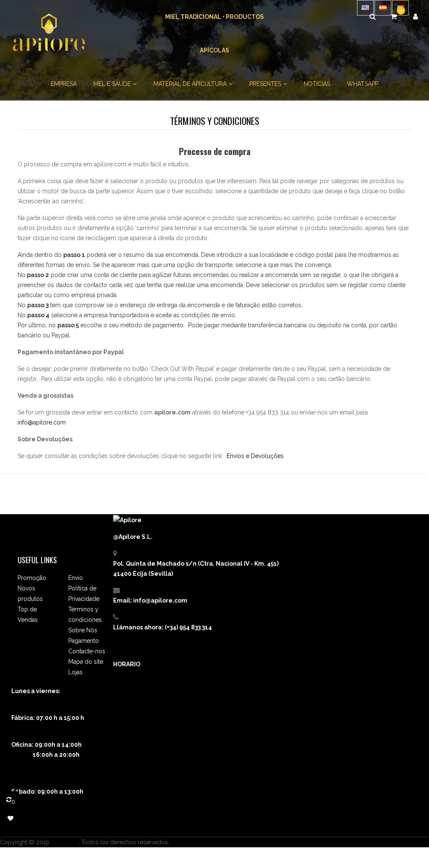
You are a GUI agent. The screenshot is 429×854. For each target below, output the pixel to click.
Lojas (75, 672)
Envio (75, 578)
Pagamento (83, 640)
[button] (415, 17)
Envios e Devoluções (255, 456)
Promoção (32, 578)
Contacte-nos (86, 651)
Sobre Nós (82, 630)
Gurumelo (64, 842)
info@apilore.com (42, 422)
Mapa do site (85, 661)
